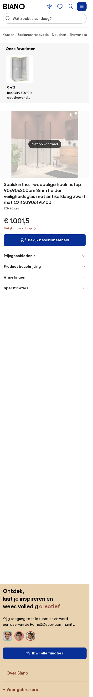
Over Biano (17, 673)
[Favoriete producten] (60, 6)
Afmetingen (14, 277)
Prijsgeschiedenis (19, 256)
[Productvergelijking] (49, 6)
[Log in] (70, 6)
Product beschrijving (22, 266)
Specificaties (16, 288)
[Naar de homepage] (14, 6)
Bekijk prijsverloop (18, 228)
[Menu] (82, 6)
